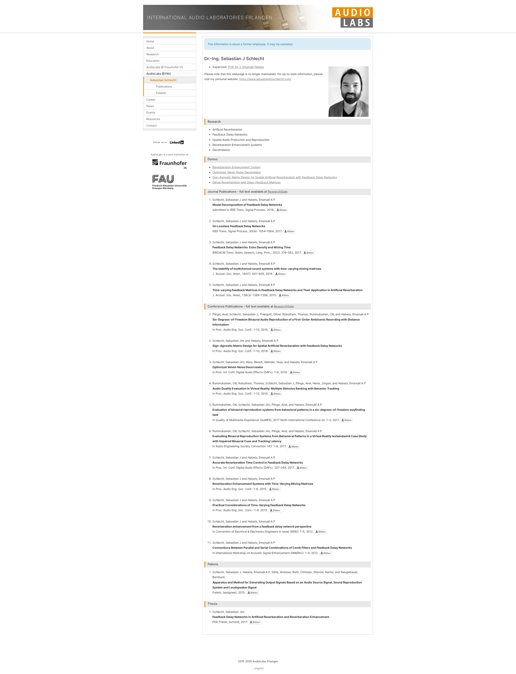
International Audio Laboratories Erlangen (210, 17)
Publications (164, 86)
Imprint (259, 668)
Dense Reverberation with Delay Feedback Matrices (246, 182)
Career (150, 99)
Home (150, 41)
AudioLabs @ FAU (158, 73)
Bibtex (283, 209)
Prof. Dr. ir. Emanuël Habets (246, 67)
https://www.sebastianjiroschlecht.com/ (265, 79)
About (150, 47)
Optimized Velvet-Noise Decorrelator (236, 172)
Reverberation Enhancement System (236, 167)
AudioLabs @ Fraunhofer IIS (164, 67)
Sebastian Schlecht (163, 80)
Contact (151, 125)
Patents (161, 93)
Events (150, 112)
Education (152, 60)
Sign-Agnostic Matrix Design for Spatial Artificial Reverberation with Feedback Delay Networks (274, 177)
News (150, 106)
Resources (153, 119)
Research (152, 54)
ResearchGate (278, 191)
